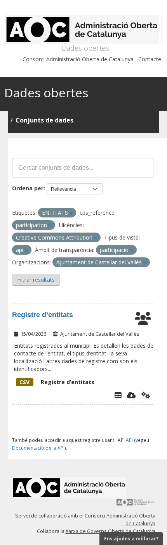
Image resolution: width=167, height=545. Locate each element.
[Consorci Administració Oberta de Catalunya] (135, 505)
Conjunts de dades (44, 120)
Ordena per (27, 188)
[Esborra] (71, 213)
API (129, 440)
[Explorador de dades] (118, 395)
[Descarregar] (131, 395)
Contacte (149, 59)
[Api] (145, 395)
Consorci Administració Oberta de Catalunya (78, 59)
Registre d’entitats (42, 315)
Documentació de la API (38, 448)
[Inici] (83, 29)
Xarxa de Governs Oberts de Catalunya (110, 531)
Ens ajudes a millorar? (131, 538)
